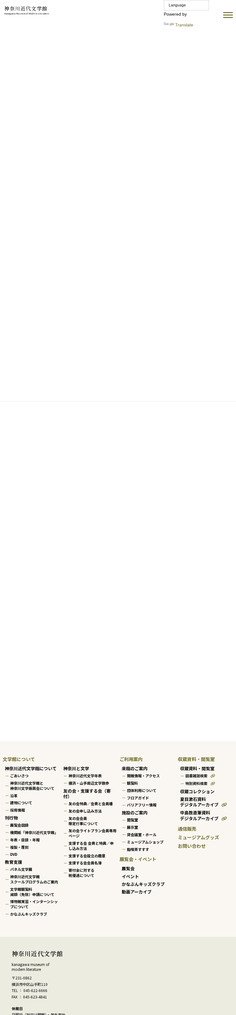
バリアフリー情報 (141, 805)
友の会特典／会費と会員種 (91, 803)
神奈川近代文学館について (31, 768)
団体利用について (141, 790)
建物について (21, 802)
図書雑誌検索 (196, 775)
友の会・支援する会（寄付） (87, 793)
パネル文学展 (21, 869)
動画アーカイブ (136, 891)
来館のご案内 (135, 768)
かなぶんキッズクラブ (28, 914)
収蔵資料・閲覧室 (196, 759)
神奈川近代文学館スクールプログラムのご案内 (34, 879)
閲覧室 (132, 820)
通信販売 (187, 828)
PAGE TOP (224, 978)
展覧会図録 (19, 825)
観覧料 (132, 783)
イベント (130, 876)
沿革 (14, 795)
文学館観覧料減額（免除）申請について (32, 891)
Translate (184, 24)
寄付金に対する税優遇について (81, 872)
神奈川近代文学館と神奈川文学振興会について (32, 785)
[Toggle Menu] (228, 15)
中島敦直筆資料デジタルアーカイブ (199, 815)
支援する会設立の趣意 (87, 855)
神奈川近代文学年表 (85, 775)
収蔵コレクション (197, 791)
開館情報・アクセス (143, 775)
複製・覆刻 (19, 847)
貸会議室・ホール (141, 834)
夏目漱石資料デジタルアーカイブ (199, 802)
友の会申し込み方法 (85, 810)
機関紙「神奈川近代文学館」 (34, 832)
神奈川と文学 (76, 768)
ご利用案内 (131, 759)
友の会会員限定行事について (83, 821)
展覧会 (128, 868)
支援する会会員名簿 (85, 863)
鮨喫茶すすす (138, 849)
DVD (13, 854)
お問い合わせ (192, 846)
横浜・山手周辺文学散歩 (89, 783)
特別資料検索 (196, 783)
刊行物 (11, 818)
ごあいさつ (19, 775)
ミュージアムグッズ (198, 837)
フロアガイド (138, 797)
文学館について (19, 759)
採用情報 (17, 810)
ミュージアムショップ (145, 841)
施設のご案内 (135, 812)
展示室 (132, 827)
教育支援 (13, 862)
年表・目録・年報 (25, 839)
